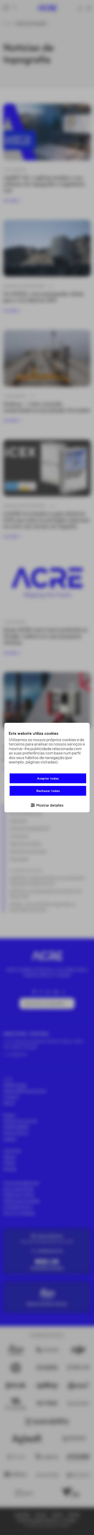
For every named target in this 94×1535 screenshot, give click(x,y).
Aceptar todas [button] (48, 778)
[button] (47, 805)
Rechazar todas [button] (48, 791)
